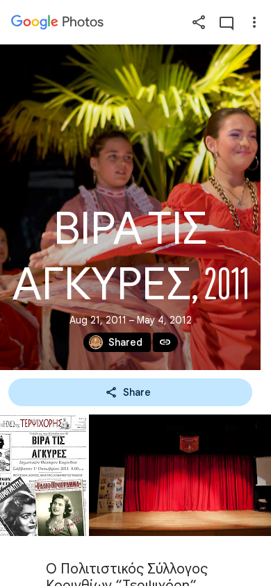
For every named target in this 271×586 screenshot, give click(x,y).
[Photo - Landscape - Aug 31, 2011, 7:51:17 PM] (180, 475)
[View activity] (226, 22)
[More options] (254, 22)
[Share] (199, 22)
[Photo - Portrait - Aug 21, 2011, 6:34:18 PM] (43, 475)
